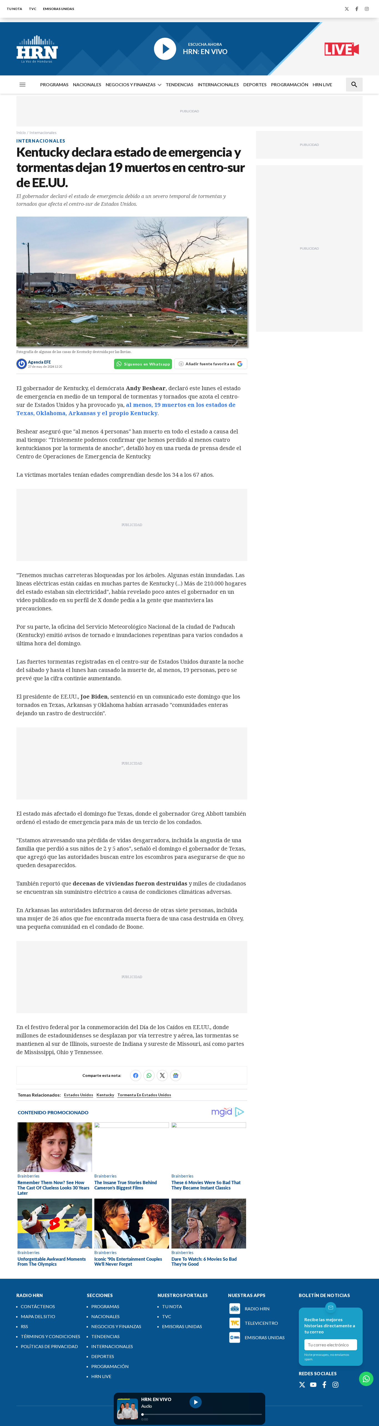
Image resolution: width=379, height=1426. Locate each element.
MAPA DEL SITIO (38, 1316)
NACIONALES (87, 84)
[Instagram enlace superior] (367, 9)
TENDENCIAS (179, 84)
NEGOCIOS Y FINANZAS (131, 84)
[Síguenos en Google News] (175, 1075)
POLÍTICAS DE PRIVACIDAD (49, 1346)
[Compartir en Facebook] (135, 1075)
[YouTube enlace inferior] (313, 1384)
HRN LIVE (322, 84)
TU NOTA (14, 9)
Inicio (21, 132)
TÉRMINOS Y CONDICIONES (50, 1336)
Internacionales (43, 132)
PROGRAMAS (54, 84)
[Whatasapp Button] (366, 1379)
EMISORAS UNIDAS (58, 9)
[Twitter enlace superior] (347, 9)
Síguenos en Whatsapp (147, 364)
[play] (196, 1402)
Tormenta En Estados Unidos (144, 1094)
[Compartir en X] (162, 1075)
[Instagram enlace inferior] (335, 1384)
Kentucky (105, 1094)
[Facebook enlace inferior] (324, 1384)
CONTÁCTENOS (38, 1306)
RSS (24, 1326)
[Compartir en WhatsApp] (149, 1075)
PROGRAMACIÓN (289, 84)
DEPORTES (255, 84)
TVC (32, 9)
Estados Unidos (78, 1094)
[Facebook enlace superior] (357, 9)
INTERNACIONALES (218, 84)
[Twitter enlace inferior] (302, 1384)
